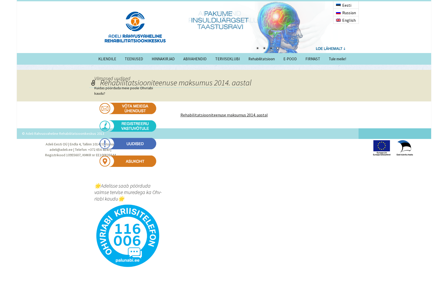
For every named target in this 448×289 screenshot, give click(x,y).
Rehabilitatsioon (261, 58)
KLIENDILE (107, 58)
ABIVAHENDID (195, 58)
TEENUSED (134, 58)
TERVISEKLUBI (227, 58)
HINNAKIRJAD (163, 58)
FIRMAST (312, 58)
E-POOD (290, 58)
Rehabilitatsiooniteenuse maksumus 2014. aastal (224, 114)
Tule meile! (337, 58)
